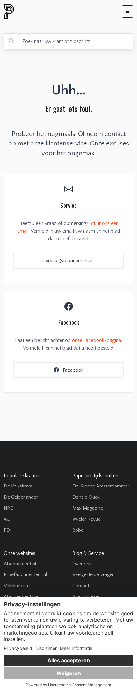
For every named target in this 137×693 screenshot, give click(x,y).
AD (7, 519)
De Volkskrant (18, 486)
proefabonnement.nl (43, 11)
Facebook (72, 370)
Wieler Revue (86, 519)
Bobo (78, 530)
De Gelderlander (21, 497)
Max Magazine (87, 508)
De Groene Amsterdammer (100, 486)
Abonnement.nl (20, 563)
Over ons (81, 563)
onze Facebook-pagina (96, 340)
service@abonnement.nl (68, 260)
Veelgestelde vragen (93, 574)
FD (7, 530)
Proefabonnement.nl (25, 574)
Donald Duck (86, 497)
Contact (80, 585)
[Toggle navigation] (127, 11)
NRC (8, 508)
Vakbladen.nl (17, 585)
